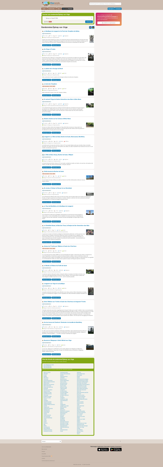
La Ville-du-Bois (63, 391)
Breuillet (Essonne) (48, 393)
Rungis (78, 376)
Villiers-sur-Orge (80, 427)
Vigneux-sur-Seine (81, 416)
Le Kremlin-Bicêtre (64, 392)
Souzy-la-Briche (80, 403)
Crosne (45, 420)
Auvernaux (46, 379)
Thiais (78, 404)
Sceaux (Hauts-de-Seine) (82, 399)
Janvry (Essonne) (63, 383)
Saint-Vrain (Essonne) (81, 389)
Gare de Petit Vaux (47, 366)
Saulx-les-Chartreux (81, 396)
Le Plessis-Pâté (63, 393)
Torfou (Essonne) (80, 405)
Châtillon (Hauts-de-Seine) (49, 404)
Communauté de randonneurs (48, 460)
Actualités (44, 453)
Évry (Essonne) (47, 427)
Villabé (78, 417)
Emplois (43, 451)
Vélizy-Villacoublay (81, 411)
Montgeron (62, 417)
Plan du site (44, 449)
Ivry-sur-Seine (63, 381)
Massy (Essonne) (63, 412)
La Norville (62, 389)
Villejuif (78, 420)
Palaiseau (79, 372)
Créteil (45, 419)
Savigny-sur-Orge (80, 397)
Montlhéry (62, 419)
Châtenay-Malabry (47, 403)
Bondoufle (46, 388)
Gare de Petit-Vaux (47, 367)
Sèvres (78, 400)
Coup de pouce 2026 (46, 456)
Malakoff (62, 408)
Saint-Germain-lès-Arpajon (82, 379)
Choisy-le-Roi (46, 412)
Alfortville (46, 373)
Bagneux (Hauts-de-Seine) (49, 381)
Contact (43, 458)
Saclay (78, 377)
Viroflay (78, 428)
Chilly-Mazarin (47, 411)
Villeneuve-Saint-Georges (82, 425)
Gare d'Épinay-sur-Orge (49, 364)
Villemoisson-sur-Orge (81, 423)
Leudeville (62, 397)
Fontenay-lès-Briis (64, 372)
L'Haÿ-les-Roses (63, 388)
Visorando (43, 11)
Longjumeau (63, 404)
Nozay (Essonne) (63, 425)
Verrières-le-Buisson (81, 412)
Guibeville (62, 377)
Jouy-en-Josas (63, 385)
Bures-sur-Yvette (47, 397)
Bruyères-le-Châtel (48, 396)
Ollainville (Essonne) (64, 427)
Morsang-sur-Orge (64, 423)
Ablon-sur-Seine (47, 372)
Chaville (45, 405)
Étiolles (45, 425)
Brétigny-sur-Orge (47, 392)
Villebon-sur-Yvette (81, 419)
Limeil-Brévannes (64, 400)
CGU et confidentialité (46, 446)
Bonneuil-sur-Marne (48, 389)
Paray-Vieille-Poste (81, 373)
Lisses (61, 403)
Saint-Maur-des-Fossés (82, 383)
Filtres (48, 21)
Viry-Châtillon (80, 429)
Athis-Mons (46, 377)
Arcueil (45, 375)
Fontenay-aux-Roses (48, 429)
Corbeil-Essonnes (47, 415)
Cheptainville (46, 407)
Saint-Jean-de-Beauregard (82, 381)
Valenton (79, 407)
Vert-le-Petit (79, 415)
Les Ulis (61, 396)
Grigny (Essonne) (63, 376)
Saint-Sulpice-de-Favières (82, 388)
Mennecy (62, 415)
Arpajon (45, 376)
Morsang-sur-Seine (64, 424)
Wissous (78, 432)
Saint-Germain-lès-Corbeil (82, 380)
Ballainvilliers (46, 383)
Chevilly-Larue (47, 409)
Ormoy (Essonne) (63, 429)
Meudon (62, 416)
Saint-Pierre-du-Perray (81, 387)
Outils (44, 8)
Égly (44, 424)
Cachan (45, 399)
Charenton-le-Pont (47, 401)
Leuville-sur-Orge (64, 399)
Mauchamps (63, 413)
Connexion (118, 8)
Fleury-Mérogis (47, 428)
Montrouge (62, 420)
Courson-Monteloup (48, 417)
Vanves (78, 408)
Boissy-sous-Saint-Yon (48, 387)
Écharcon (45, 423)
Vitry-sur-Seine (80, 431)
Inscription (111, 8)
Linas (61, 401)
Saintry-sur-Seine (80, 395)
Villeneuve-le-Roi (80, 424)
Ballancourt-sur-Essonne (49, 384)
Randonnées (51, 8)
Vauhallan (79, 409)
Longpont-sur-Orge (64, 405)
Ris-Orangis (79, 375)
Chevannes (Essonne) (48, 408)
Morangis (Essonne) (64, 421)
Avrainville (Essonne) (48, 380)
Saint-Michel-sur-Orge (81, 385)
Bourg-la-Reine (47, 391)
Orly (61, 428)
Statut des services (77, 464)
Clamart (45, 413)
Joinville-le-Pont (63, 384)
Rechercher (89, 21)
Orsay (61, 431)
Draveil (45, 421)
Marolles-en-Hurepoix (65, 411)
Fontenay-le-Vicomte (48, 431)
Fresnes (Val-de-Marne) (65, 373)
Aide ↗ (59, 8)
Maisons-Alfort (63, 407)
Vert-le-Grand (80, 413)
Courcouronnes (47, 416)
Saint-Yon (79, 391)
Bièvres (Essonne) (47, 385)
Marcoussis (62, 409)
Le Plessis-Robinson (64, 395)
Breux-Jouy (46, 395)
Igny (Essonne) (63, 379)
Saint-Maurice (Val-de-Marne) (83, 384)
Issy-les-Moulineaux (64, 380)
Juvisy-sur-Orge (63, 387)
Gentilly (61, 375)
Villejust (78, 421)
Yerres (78, 433)
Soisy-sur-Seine (80, 401)
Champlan (46, 400)
